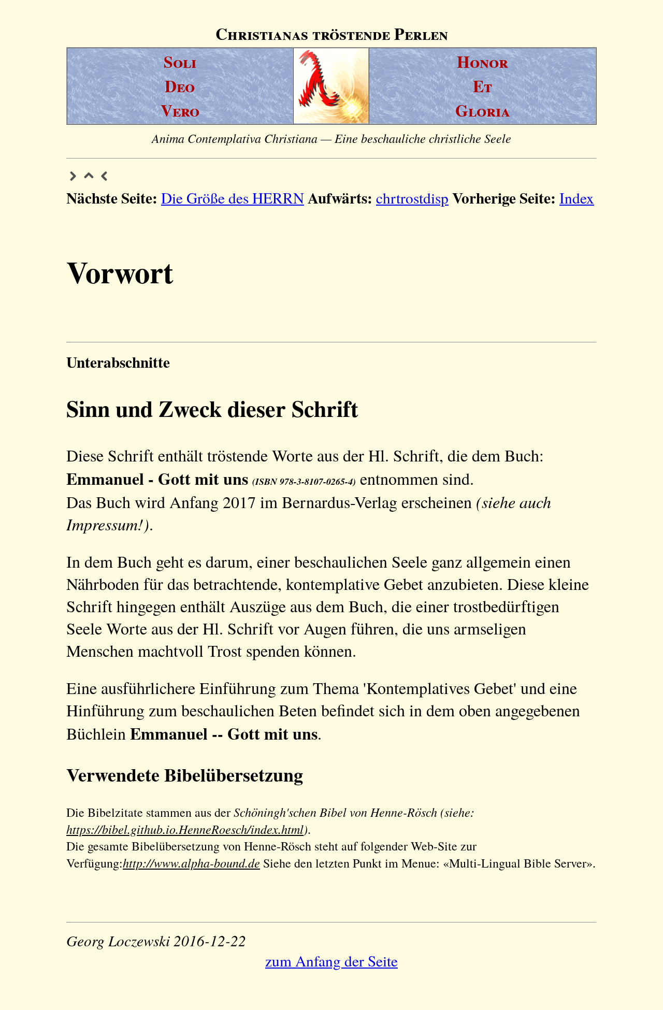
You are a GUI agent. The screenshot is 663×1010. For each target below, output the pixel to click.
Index (576, 197)
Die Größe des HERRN (232, 197)
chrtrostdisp (412, 197)
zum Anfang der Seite (331, 960)
